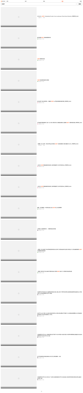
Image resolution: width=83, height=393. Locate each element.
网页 (7, 1)
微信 (44, 1)
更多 (81, 1)
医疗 (26, 1)
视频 (62, 1)
